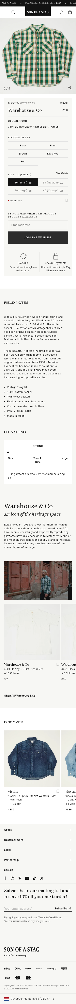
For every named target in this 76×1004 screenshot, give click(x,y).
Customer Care (13, 840)
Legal (7, 850)
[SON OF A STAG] (38, 12)
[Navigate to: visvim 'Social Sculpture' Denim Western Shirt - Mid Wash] (32, 758)
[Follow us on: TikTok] (34, 878)
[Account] (62, 12)
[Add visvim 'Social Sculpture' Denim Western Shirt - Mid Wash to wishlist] (57, 791)
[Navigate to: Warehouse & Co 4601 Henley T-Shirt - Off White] (32, 632)
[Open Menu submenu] (5, 12)
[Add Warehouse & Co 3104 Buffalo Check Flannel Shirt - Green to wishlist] (66, 201)
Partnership (11, 860)
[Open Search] (13, 12)
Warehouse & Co (25, 110)
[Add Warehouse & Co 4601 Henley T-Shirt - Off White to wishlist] (57, 664)
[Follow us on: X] (42, 878)
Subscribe (60, 908)
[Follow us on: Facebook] (5, 878)
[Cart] (70, 12)
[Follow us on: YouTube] (27, 878)
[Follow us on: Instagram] (12, 878)
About (8, 829)
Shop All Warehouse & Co (19, 695)
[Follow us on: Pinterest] (20, 878)
